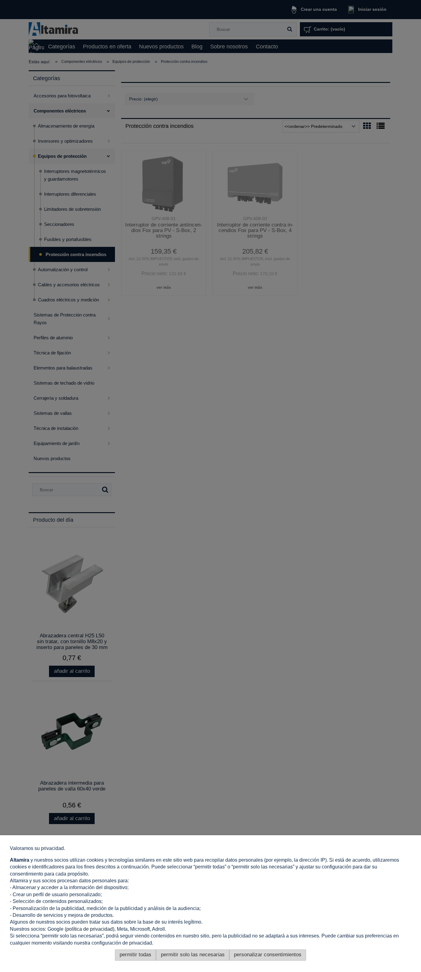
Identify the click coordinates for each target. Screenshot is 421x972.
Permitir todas (135, 955)
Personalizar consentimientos (267, 955)
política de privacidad (89, 929)
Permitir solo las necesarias (193, 955)
